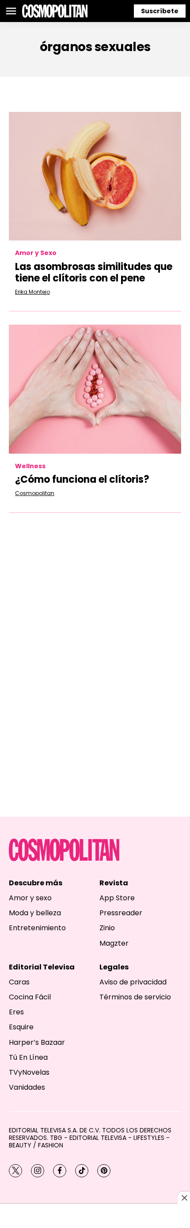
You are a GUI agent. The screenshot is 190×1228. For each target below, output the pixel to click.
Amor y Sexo (36, 253)
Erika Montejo (32, 292)
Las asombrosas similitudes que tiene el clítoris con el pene (93, 272)
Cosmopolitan (34, 493)
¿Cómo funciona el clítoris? (82, 479)
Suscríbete (160, 11)
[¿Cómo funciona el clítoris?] (95, 389)
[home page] (54, 11)
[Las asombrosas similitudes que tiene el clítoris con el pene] (95, 176)
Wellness (30, 466)
